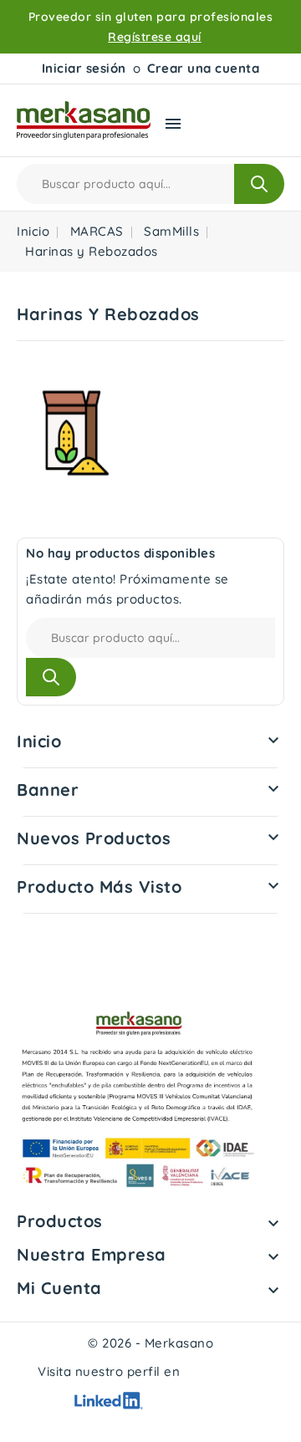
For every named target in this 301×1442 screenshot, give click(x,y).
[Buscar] (259, 184)
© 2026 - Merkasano (150, 1343)
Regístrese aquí (155, 36)
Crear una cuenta (203, 68)
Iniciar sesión (84, 68)
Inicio (39, 741)
